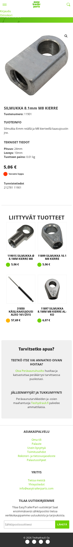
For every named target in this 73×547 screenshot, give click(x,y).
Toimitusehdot (36, 452)
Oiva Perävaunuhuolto (29, 371)
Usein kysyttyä (36, 448)
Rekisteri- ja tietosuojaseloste (36, 456)
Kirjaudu (5, 11)
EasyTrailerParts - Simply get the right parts (36, 4)
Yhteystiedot (37, 484)
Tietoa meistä (36, 480)
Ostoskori (6, 15)
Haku (68, 4)
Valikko (4, 4)
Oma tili (36, 440)
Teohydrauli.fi (40, 403)
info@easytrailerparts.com (36, 488)
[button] (66, 36)
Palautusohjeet (36, 460)
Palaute (36, 444)
